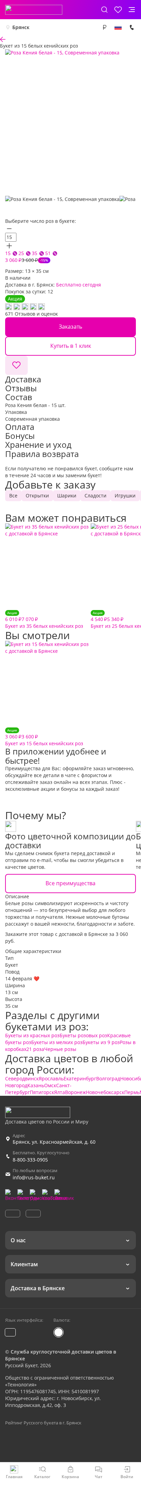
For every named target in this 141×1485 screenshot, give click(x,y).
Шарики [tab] (66, 495)
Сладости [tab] (95, 495)
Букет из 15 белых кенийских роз (44, 737)
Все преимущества (70, 883)
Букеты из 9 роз (101, 1042)
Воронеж (75, 1092)
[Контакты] (132, 27)
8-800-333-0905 (30, 1159)
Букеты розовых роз (83, 1035)
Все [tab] (13, 495)
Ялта (59, 1092)
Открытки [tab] (37, 495)
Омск (50, 1085)
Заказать (70, 326)
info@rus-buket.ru (34, 1177)
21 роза (35, 1049)
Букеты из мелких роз (56, 1042)
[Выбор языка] (118, 27)
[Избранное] (118, 9)
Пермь (132, 1092)
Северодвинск (22, 1078)
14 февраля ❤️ (22, 978)
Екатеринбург (80, 1078)
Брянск (20, 27)
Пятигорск (42, 1092)
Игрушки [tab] (125, 495)
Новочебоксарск (105, 1092)
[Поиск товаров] (104, 9)
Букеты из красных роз (32, 1035)
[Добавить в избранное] (16, 365)
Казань (35, 1085)
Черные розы (60, 1049)
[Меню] (132, 9)
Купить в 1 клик (70, 346)
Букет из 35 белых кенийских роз (44, 619)
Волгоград (108, 1078)
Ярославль (51, 1078)
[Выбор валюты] (104, 27)
